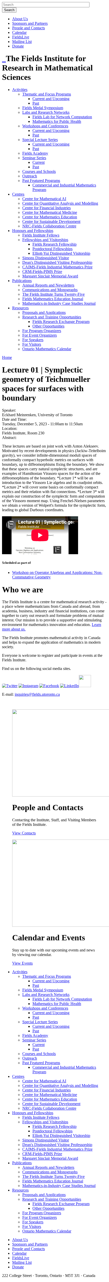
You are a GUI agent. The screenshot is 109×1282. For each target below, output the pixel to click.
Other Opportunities (48, 326)
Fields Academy (35, 153)
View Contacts (24, 833)
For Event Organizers (39, 335)
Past (35, 103)
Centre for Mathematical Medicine (49, 212)
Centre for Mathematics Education (49, 217)
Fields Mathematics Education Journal (52, 299)
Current (38, 162)
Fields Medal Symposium (42, 108)
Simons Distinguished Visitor (45, 258)
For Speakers (32, 340)
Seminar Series (34, 158)
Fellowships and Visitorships (45, 240)
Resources (20, 308)
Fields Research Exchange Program (60, 321)
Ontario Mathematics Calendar (46, 349)
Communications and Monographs (50, 290)
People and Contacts (28, 28)
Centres (18, 194)
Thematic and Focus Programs (46, 94)
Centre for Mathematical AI (44, 199)
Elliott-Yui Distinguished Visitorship (61, 253)
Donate (18, 46)
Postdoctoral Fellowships (52, 249)
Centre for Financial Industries (46, 208)
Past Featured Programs (41, 180)
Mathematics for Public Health (56, 121)
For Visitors (31, 344)
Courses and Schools (39, 171)
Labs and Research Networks (45, 112)
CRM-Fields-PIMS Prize (42, 271)
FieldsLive (20, 37)
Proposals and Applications (44, 312)
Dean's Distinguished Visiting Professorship (57, 262)
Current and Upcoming (50, 99)
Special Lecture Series (40, 139)
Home (7, 357)
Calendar (19, 32)
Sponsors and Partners (30, 23)
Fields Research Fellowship (54, 244)
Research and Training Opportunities (51, 317)
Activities (19, 89)
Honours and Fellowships (32, 230)
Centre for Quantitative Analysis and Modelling (60, 203)
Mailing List (22, 41)
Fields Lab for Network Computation (62, 117)
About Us (20, 19)
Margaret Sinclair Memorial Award (50, 276)
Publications (22, 280)
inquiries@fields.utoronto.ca (37, 694)
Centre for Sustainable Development (51, 221)
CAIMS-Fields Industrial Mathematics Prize (57, 267)
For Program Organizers (41, 331)
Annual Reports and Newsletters (48, 285)
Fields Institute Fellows (40, 235)
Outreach (29, 176)
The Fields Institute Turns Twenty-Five (53, 294)
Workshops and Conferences (45, 126)
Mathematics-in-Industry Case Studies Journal (59, 303)
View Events (22, 963)
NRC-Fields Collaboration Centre (49, 226)
